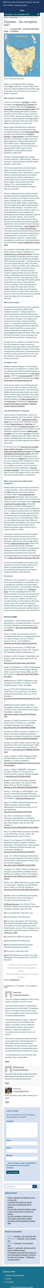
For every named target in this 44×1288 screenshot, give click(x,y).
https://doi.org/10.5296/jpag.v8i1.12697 (18, 812)
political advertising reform (20, 543)
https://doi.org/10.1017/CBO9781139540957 (22, 738)
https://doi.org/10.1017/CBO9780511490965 (20, 727)
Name (8, 1140)
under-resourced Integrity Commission (17, 451)
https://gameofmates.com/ (25, 798)
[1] (16, 84)
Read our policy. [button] (21, 5)
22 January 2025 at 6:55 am (20, 1069)
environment (11, 401)
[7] (26, 458)
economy (27, 433)
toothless (21, 458)
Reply (7, 1061)
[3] (38, 226)
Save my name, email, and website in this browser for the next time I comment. (21, 1165)
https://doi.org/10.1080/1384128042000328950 (21, 787)
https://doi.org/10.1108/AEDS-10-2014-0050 (19, 865)
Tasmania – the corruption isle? (25, 1236)
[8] (8, 492)
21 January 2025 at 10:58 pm (21, 995)
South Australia (18, 136)
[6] (5, 937)
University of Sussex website (14, 1275)
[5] (31, 376)
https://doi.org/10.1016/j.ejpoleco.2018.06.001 (20, 643)
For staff (8, 1278)
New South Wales (33, 132)
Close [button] (22, 10)
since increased (24, 376)
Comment (10, 1121)
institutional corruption (27, 426)
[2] (11, 86)
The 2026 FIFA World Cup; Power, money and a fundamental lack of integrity (19, 1204)
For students (9, 1282)
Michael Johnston (12, 904)
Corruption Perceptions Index (24, 109)
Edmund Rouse (16, 424)
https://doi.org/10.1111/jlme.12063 (18, 776)
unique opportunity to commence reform (22, 558)
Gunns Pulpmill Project (28, 228)
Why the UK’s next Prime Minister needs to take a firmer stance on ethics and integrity (21, 1211)
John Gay (28, 424)
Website (9, 1155)
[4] (18, 349)
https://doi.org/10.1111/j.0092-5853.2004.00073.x (21, 889)
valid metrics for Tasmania (24, 104)
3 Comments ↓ (14, 31)
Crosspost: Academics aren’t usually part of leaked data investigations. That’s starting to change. (22, 968)
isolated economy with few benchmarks (18, 254)
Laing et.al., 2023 (11, 933)
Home (6, 17)
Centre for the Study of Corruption (23, 1287)
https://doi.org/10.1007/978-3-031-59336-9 (19, 852)
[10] (5, 955)
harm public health (28, 399)
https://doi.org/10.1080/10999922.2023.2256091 (21, 827)
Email (8, 1148)
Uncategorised (13, 17)
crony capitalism (30, 226)
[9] (5, 951)
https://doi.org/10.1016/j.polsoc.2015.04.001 (19, 663)
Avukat (9, 1248)
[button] (38, 14)
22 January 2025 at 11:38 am (21, 1091)
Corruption (25, 102)
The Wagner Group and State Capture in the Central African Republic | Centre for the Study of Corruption (21, 1255)
